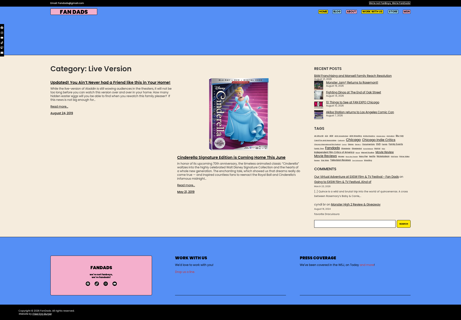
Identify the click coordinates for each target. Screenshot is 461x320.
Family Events (396, 144)
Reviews (317, 160)
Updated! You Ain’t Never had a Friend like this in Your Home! (110, 82)
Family (384, 144)
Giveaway (345, 148)
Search (403, 223)
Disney (351, 144)
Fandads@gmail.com (71, 3)
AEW (331, 136)
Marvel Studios (367, 152)
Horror (377, 148)
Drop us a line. (185, 272)
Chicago (353, 139)
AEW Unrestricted (341, 136)
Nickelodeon (383, 156)
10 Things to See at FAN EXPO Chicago (352, 102)
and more (367, 265)
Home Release (368, 149)
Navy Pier (363, 156)
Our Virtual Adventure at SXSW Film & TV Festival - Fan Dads (356, 177)
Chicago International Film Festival (327, 144)
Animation (390, 136)
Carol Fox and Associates (325, 140)
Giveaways (357, 148)
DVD (378, 144)
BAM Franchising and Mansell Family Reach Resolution (353, 76)
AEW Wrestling (355, 136)
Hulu (383, 149)
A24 (326, 136)
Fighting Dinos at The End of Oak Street (353, 92)
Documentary (368, 144)
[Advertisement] (230, 34)
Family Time (319, 149)
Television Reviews (340, 160)
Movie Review (385, 152)
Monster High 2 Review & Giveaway (356, 204)
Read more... (59, 106)
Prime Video (404, 156)
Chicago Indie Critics (378, 140)
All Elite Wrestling (369, 136)
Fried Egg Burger (42, 314)
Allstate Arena (380, 136)
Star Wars (325, 160)
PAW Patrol (394, 157)
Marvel (358, 153)
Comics (344, 144)
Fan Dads (74, 12)
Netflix (372, 156)
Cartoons (341, 140)
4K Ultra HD (319, 136)
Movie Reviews (325, 156)
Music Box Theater (352, 157)
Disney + (358, 144)
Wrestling (368, 160)
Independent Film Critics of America (334, 152)
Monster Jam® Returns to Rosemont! (352, 82)
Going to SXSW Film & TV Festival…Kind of (342, 182)
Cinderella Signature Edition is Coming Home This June (231, 157)
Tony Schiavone (357, 160)
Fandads (332, 148)
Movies (341, 156)
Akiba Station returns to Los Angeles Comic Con (360, 112)
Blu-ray (400, 135)
